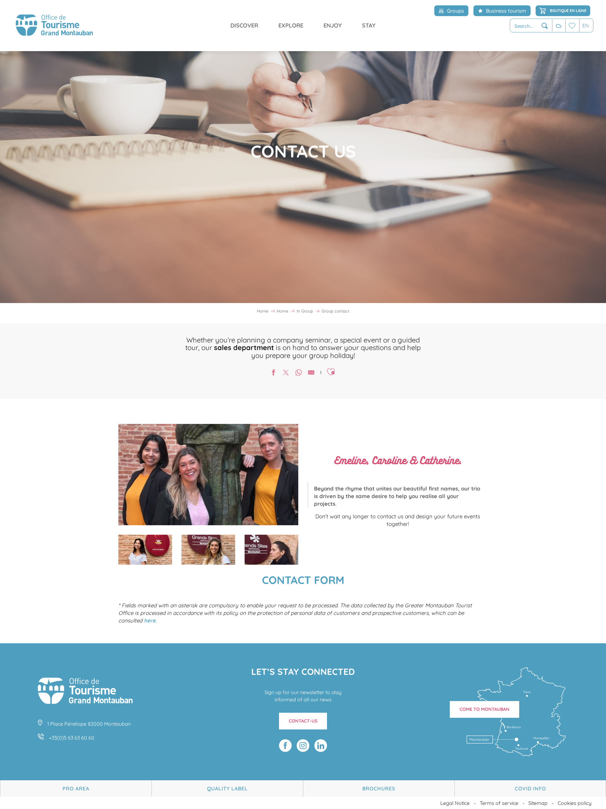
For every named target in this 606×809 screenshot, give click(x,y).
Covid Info (530, 788)
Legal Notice (455, 803)
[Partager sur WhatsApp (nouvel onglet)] (298, 373)
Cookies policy (574, 803)
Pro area (75, 788)
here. (150, 620)
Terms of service (499, 803)
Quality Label (227, 788)
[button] (531, 26)
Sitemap (538, 803)
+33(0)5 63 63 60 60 (71, 738)
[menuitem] (54, 26)
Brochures (378, 788)
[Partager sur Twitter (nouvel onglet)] (286, 373)
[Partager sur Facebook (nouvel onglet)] (273, 373)
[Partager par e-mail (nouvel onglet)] (311, 373)
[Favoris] (572, 25)
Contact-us (303, 721)
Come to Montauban (484, 709)
